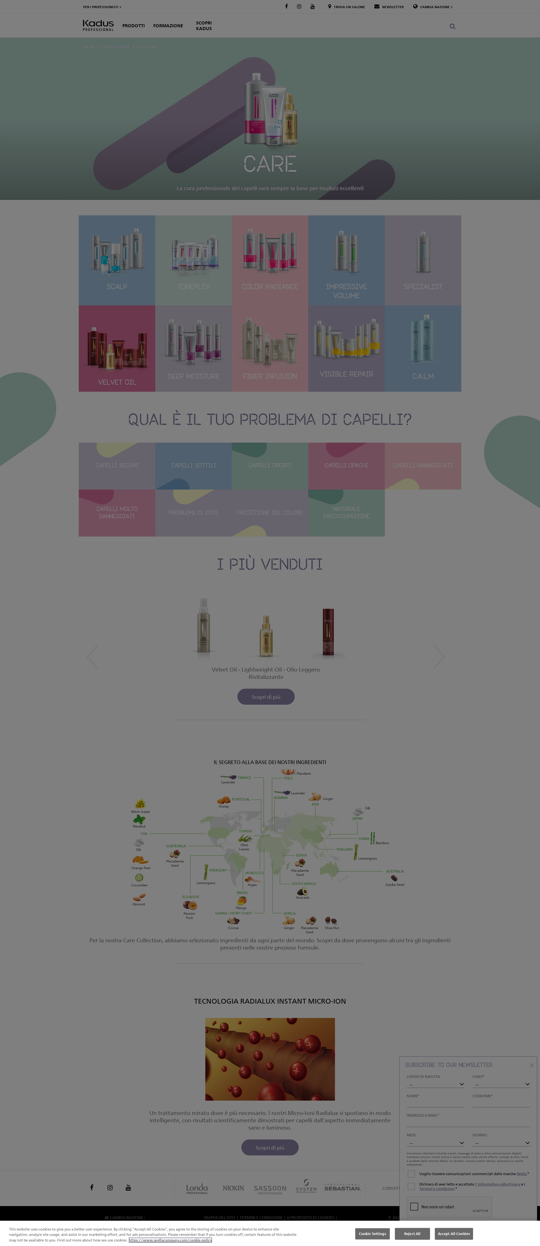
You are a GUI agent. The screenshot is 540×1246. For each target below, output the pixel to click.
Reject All (412, 1233)
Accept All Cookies (454, 1233)
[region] (270, 1233)
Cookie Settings (372, 1233)
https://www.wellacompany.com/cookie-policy (170, 1240)
